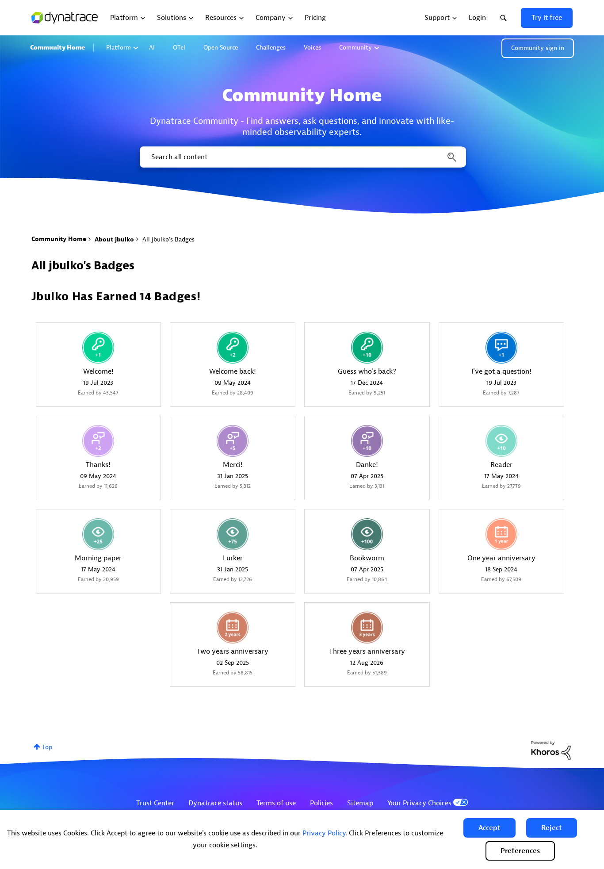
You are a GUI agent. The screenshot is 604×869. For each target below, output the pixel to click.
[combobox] (302, 157)
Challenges (271, 47)
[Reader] (501, 441)
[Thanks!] (98, 441)
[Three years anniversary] (367, 627)
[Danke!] (367, 441)
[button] (489, 828)
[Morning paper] (98, 534)
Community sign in (537, 48)
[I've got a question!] (501, 348)
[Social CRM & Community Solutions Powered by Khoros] (551, 750)
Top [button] (47, 747)
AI (152, 47)
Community (355, 47)
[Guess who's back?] (367, 348)
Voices (312, 47)
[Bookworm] (367, 534)
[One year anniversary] (501, 534)
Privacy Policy (323, 833)
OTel (179, 47)
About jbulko (114, 239)
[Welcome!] (98, 348)
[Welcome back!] (232, 348)
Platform (118, 47)
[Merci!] (232, 441)
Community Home (57, 47)
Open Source (220, 47)
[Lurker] (232, 534)
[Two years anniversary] (232, 627)
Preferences (520, 850)
